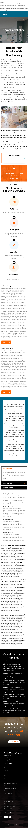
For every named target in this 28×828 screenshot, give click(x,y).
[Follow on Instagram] (10, 817)
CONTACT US (14, 741)
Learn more (6, 342)
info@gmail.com (8, 760)
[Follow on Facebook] (5, 817)
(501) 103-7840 (14, 178)
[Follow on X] (7, 817)
